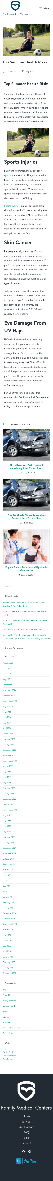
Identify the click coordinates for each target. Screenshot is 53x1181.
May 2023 (7, 782)
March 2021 (7, 896)
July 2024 (7, 711)
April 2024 (7, 728)
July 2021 (6, 875)
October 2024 (9, 695)
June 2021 (7, 880)
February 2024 (9, 739)
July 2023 (7, 771)
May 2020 (7, 946)
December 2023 (9, 750)
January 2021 (8, 907)
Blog (4, 989)
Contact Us (26, 1143)
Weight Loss (8, 1033)
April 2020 (7, 951)
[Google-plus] (29, 1151)
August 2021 (8, 869)
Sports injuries (12, 205)
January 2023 (8, 793)
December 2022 (9, 799)
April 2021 (7, 891)
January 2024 (8, 744)
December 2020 (9, 913)
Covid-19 (6, 995)
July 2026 (7, 668)
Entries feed (8, 1052)
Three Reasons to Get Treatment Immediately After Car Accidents (26, 466)
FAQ (26, 1132)
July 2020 (7, 935)
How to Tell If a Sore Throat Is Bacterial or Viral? (22, 629)
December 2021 (9, 848)
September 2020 (10, 924)
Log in (5, 1048)
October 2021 (8, 858)
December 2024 (9, 684)
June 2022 (7, 826)
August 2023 (8, 766)
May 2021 (6, 886)
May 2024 (7, 722)
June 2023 (7, 777)
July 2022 (7, 820)
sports (7, 175)
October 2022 (9, 804)
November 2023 (9, 755)
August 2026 (8, 663)
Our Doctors (26, 1127)
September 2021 (9, 864)
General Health (9, 1006)
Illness (5, 1011)
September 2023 (10, 761)
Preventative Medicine (12, 1027)
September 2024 (10, 701)
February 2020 (9, 962)
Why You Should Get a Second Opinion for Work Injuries (26, 568)
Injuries (29, 71)
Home (26, 1116)
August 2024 (8, 706)
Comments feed (9, 1055)
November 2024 (9, 690)
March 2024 (8, 733)
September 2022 (10, 809)
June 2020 (7, 940)
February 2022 (9, 837)
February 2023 (9, 788)
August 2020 (8, 929)
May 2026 (7, 679)
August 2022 (8, 815)
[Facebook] (23, 1151)
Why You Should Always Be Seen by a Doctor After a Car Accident (27, 516)
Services (26, 1121)
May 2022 (7, 831)
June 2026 (7, 673)
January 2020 (8, 967)
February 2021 (8, 902)
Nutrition (6, 1022)
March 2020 (8, 956)
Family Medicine (9, 1000)
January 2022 (8, 842)
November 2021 (9, 853)
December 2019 (9, 973)
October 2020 (9, 918)
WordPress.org (9, 1059)
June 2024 (7, 717)
